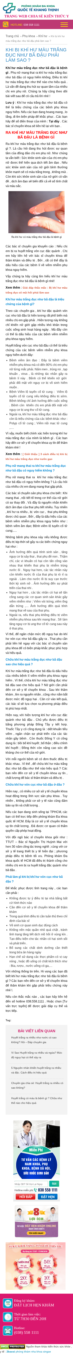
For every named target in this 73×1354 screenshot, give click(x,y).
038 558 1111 (31, 24)
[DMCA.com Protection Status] (12, 1346)
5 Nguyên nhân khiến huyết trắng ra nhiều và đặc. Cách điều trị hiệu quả (36, 1070)
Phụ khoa (28, 36)
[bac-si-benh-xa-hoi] (31, 6)
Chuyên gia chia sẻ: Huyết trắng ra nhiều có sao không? (37, 1085)
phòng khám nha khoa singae (33, 1351)
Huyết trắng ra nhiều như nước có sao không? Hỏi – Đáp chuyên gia (34, 1040)
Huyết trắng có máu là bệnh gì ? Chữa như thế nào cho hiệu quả (36, 1100)
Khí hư (42, 36)
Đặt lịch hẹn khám (34, 1305)
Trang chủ (12, 36)
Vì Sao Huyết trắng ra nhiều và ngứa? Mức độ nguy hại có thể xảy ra (36, 1055)
